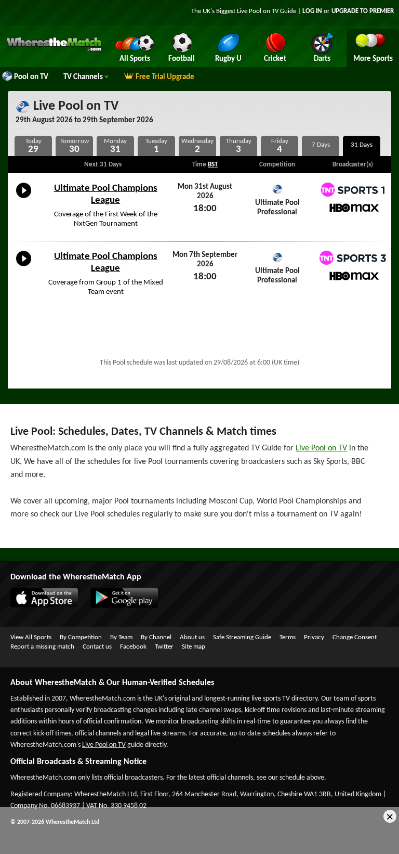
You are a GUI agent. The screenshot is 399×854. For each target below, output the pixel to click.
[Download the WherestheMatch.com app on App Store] (39, 606)
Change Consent (354, 637)
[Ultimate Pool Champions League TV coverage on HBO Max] (352, 208)
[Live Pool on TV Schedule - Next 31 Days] (361, 146)
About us (192, 637)
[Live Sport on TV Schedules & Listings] (53, 50)
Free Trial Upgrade (165, 77)
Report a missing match (42, 646)
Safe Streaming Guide (242, 637)
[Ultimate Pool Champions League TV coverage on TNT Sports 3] (352, 258)
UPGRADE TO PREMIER (362, 11)
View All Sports (30, 637)
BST (213, 164)
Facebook (133, 646)
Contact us (97, 646)
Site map (193, 646)
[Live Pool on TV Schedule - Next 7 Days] (320, 146)
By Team (121, 637)
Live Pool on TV (74, 106)
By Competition (81, 637)
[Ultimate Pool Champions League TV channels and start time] (24, 198)
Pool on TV (31, 77)
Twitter (164, 646)
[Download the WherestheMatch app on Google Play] (119, 606)
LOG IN (312, 11)
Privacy (314, 637)
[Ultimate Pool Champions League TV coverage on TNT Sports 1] (352, 190)
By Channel (156, 637)
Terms (288, 637)
